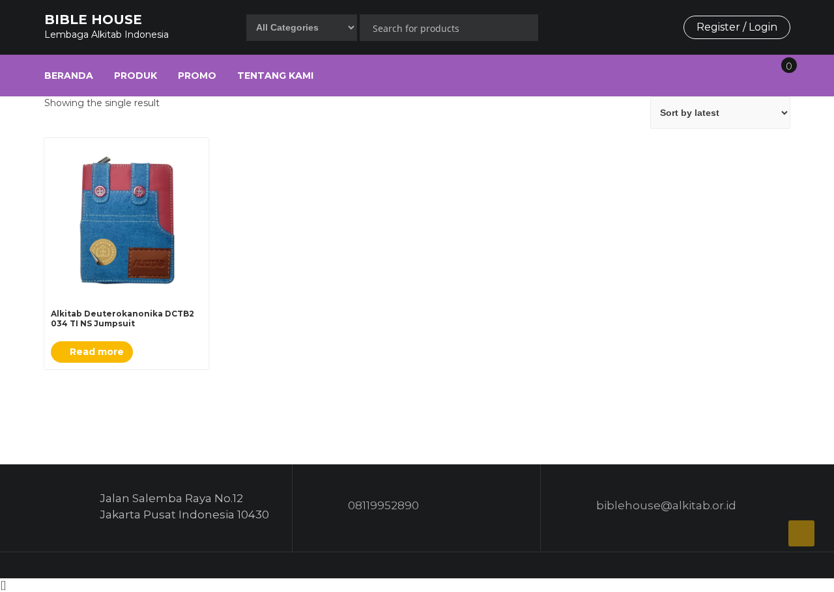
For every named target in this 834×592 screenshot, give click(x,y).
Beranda (68, 75)
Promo (197, 75)
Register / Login (737, 27)
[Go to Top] (801, 533)
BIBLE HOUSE (93, 19)
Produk (135, 75)
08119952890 (383, 505)
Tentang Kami (275, 75)
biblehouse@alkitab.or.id (666, 505)
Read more (95, 352)
